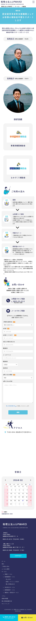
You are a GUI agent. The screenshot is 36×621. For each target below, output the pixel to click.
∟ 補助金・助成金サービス (11, 592)
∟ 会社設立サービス (9, 587)
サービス (17, 6)
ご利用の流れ (5, 566)
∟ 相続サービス (7, 574)
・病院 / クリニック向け (12, 581)
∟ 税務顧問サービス (9, 576)
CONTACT (18, 555)
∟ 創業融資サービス (9, 590)
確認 (18, 412)
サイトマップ (5, 603)
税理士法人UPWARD (6, 6)
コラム (3, 596)
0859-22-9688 (7, 550)
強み (3, 563)
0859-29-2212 (19, 301)
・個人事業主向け (10, 584)
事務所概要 (5, 598)
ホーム (3, 561)
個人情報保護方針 (10, 406)
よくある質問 (5, 569)
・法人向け (8, 579)
